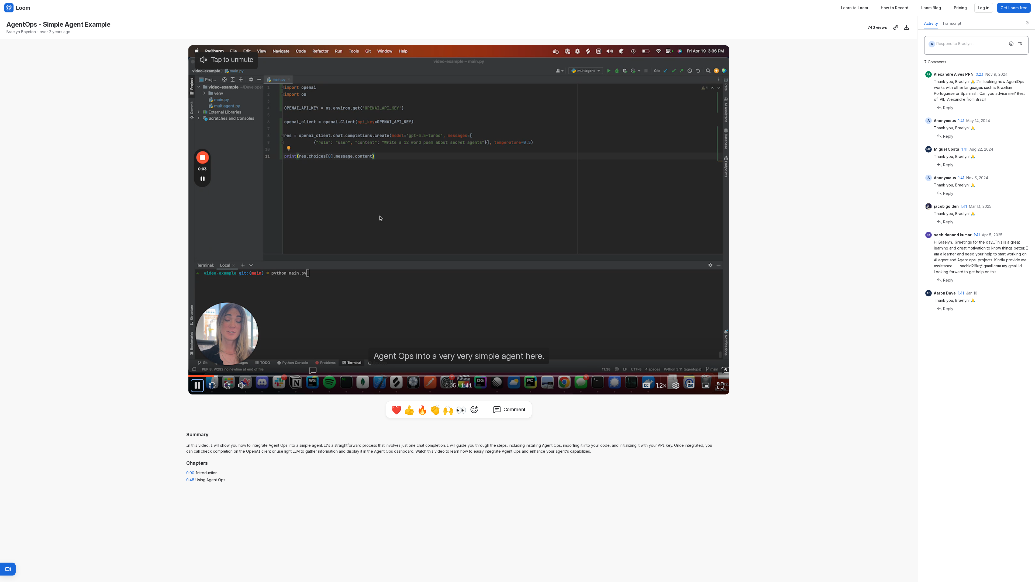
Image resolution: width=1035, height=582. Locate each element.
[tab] (931, 24)
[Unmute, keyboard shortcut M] (242, 386)
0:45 (190, 477)
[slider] (458, 376)
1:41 (961, 120)
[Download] (906, 27)
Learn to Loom (854, 7)
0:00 (190, 470)
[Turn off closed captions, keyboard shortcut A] (646, 386)
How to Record (894, 7)
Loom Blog (931, 7)
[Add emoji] (1011, 43)
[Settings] (676, 386)
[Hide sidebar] (1027, 22)
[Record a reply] (1020, 43)
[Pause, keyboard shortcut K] (197, 386)
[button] (632, 371)
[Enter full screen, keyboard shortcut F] (720, 386)
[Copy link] (895, 27)
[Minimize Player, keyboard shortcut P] (706, 386)
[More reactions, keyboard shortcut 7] (499, 424)
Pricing (960, 7)
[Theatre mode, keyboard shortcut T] (691, 386)
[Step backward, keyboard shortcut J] (212, 386)
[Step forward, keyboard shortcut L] (227, 386)
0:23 (979, 74)
